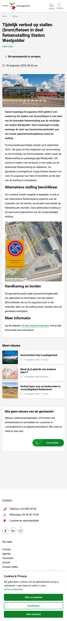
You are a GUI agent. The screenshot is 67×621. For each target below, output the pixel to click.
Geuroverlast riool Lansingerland (38, 355)
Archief (6, 562)
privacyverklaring (13, 589)
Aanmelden (52, 442)
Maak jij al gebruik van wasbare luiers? (38, 371)
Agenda (6, 553)
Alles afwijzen (33, 614)
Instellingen (33, 605)
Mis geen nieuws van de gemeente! (29, 411)
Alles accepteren (33, 597)
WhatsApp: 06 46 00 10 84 (24, 514)
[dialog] (33, 596)
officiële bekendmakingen (35, 325)
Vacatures (7, 558)
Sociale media (10, 566)
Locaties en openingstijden (24, 520)
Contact (6, 549)
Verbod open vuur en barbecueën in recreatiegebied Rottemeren (40, 388)
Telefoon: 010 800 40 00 (23, 508)
